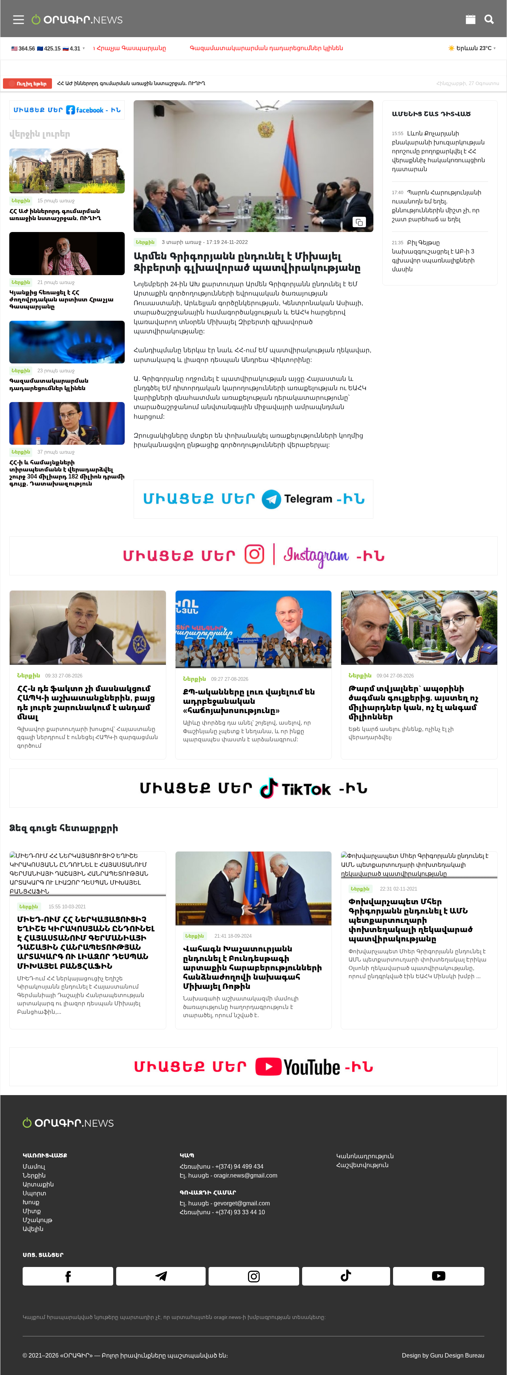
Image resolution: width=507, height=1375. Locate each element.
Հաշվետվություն (362, 1165)
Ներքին (21, 200)
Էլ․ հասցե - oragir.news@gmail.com (228, 1175)
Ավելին (33, 1229)
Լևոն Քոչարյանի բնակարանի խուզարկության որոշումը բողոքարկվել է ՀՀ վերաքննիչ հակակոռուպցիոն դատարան (438, 151)
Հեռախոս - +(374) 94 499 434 (222, 1166)
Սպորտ (34, 1193)
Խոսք (31, 1202)
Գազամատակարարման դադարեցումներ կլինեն (225, 48)
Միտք (32, 1211)
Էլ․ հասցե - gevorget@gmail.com (225, 1203)
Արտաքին (38, 1184)
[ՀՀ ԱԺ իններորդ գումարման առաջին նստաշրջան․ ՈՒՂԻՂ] (67, 170)
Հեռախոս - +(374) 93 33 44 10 (222, 1212)
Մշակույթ (37, 1220)
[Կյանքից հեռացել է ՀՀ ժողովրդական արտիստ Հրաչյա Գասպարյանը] (67, 253)
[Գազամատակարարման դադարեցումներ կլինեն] (67, 342)
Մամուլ (34, 1166)
